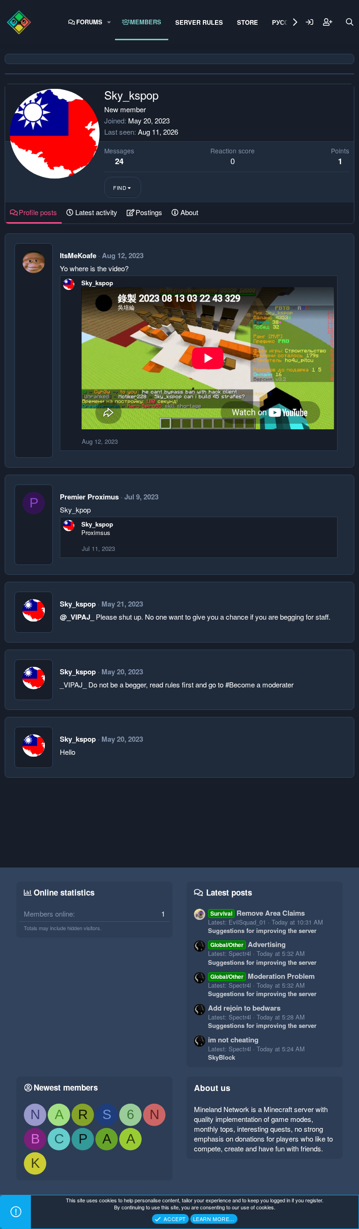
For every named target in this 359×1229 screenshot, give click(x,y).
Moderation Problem (262, 976)
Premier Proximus (89, 497)
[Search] (349, 22)
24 (119, 160)
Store (247, 22)
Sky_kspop (97, 282)
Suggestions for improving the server (262, 930)
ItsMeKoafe (78, 255)
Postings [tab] (149, 212)
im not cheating (233, 1039)
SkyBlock (221, 1057)
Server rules (199, 22)
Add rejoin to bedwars (244, 1008)
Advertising (248, 944)
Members (145, 21)
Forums (89, 21)
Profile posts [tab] (38, 212)
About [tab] (189, 212)
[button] (109, 22)
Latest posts (229, 892)
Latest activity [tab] (96, 212)
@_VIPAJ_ (77, 617)
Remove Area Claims (257, 913)
